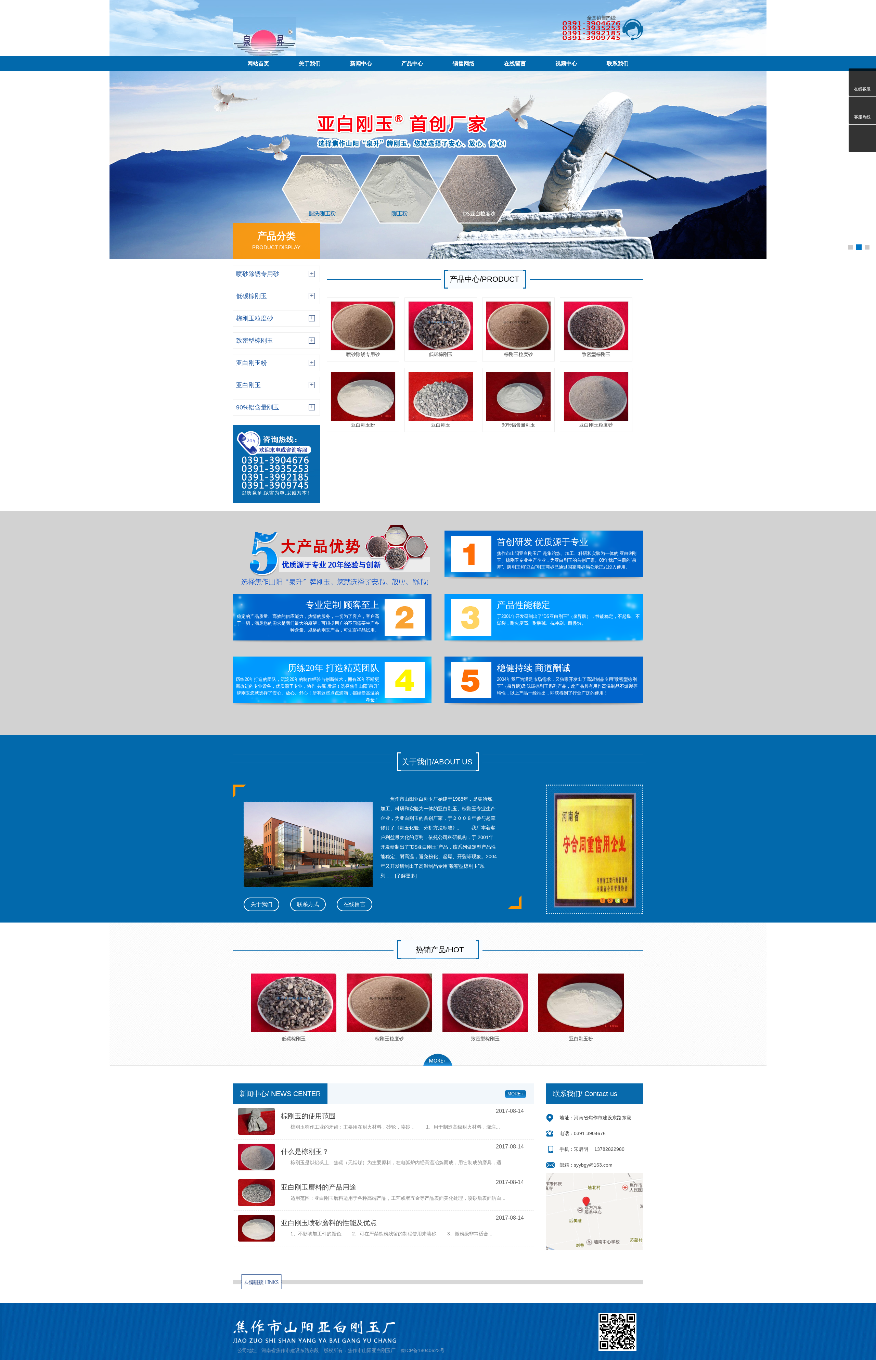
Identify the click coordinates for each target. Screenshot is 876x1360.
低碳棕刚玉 (441, 354)
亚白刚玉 (440, 425)
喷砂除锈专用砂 (363, 354)
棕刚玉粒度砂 (518, 354)
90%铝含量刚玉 (518, 425)
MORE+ (515, 1093)
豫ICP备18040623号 (422, 1350)
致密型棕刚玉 (596, 354)
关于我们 (261, 904)
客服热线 (862, 117)
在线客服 (862, 89)
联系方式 (308, 904)
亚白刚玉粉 (363, 425)
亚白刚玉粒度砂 (596, 425)
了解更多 (405, 875)
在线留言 (354, 904)
